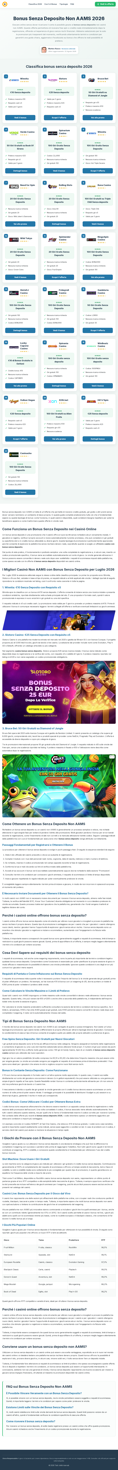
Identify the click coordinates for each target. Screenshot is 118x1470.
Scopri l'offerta (59, 117)
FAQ (72, 4)
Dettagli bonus (20, 171)
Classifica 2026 (35, 4)
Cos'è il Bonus (50, 4)
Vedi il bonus (20, 117)
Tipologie (63, 4)
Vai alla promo (97, 117)
